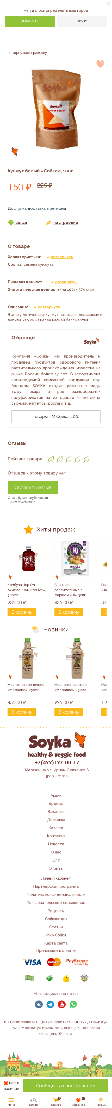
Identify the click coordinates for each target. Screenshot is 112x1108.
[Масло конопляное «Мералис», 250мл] (75, 658)
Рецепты (56, 910)
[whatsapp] (73, 1004)
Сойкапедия (56, 919)
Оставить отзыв (33, 487)
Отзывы (56, 868)
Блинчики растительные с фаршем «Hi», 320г (69, 590)
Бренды (56, 803)
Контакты (56, 836)
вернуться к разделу (29, 53)
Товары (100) (56, 416)
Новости (56, 844)
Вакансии (56, 811)
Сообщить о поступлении (65, 1085)
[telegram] (50, 1004)
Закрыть (82, 21)
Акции (56, 795)
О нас (56, 852)
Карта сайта (56, 943)
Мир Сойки (56, 935)
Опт (56, 860)
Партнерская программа (56, 886)
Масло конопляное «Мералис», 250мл (71, 687)
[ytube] (62, 1004)
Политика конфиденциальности (56, 894)
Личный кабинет (56, 878)
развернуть (62, 257)
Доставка (56, 819)
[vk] (39, 1004)
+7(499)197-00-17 (57, 762)
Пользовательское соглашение (56, 902)
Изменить (30, 21)
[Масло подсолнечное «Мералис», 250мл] (29, 658)
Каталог (56, 828)
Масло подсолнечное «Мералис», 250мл (26, 687)
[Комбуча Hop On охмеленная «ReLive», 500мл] (29, 558)
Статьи (56, 927)
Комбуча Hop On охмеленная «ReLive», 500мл (27, 590)
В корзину (21, 612)
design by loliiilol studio (22, 1074)
